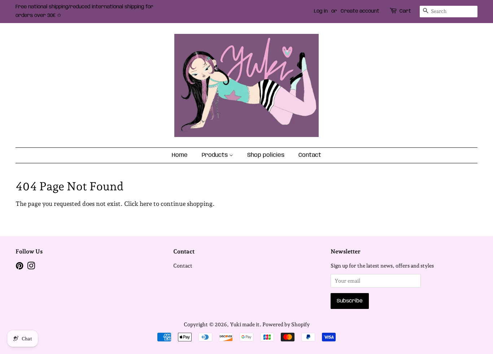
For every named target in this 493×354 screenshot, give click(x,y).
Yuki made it (244, 324)
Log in (321, 11)
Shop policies (265, 155)
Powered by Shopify (286, 324)
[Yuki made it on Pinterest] (19, 267)
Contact (309, 155)
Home (180, 155)
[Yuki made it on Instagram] (31, 267)
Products (215, 155)
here (146, 203)
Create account (360, 11)
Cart (405, 11)
